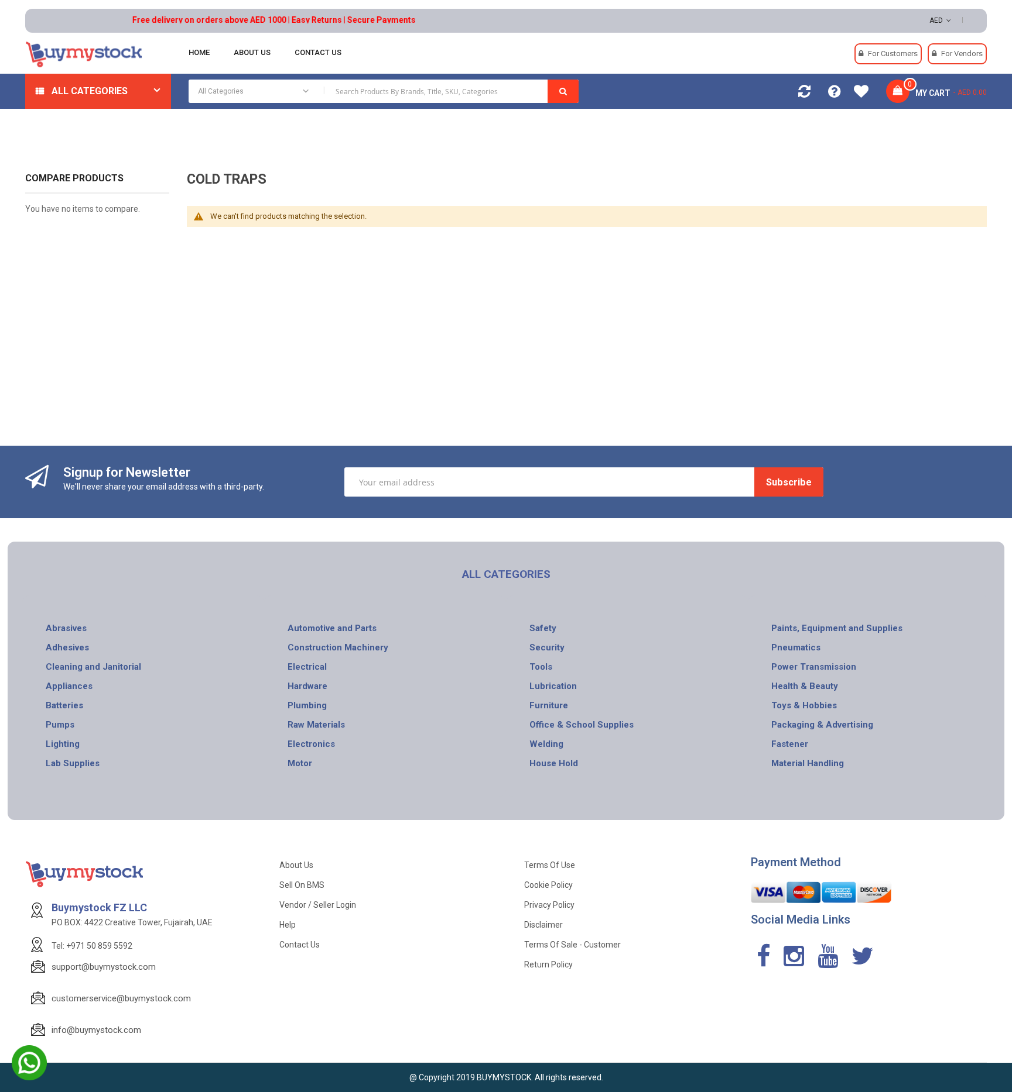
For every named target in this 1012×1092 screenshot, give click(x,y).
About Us (296, 865)
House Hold (553, 763)
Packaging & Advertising (822, 724)
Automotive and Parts (332, 628)
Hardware (307, 686)
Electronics (311, 744)
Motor (300, 763)
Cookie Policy (548, 885)
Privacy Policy (549, 905)
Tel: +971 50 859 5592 (92, 945)
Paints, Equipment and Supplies (836, 628)
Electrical (307, 667)
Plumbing (307, 705)
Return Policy (548, 964)
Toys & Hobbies (804, 705)
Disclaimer (543, 924)
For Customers (893, 53)
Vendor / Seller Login (317, 905)
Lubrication (553, 686)
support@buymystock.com (104, 967)
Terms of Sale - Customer (572, 944)
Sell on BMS (301, 885)
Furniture (548, 705)
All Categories (90, 91)
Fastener (789, 744)
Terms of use (549, 865)
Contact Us (299, 944)
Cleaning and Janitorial (93, 667)
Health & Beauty (804, 686)
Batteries (64, 705)
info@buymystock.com (96, 1030)
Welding (546, 744)
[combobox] (384, 91)
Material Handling (807, 763)
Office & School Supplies (581, 724)
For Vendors (962, 53)
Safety (542, 628)
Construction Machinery (338, 647)
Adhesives (67, 647)
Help (287, 924)
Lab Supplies (73, 763)
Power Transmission (813, 667)
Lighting (63, 744)
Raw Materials (316, 724)
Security (547, 647)
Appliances (69, 686)
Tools (540, 667)
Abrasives (66, 628)
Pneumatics (795, 647)
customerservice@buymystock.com (121, 998)
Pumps (60, 724)
